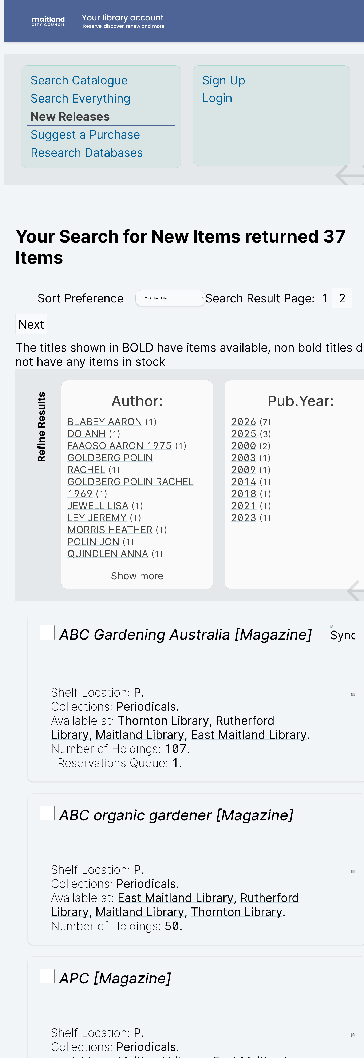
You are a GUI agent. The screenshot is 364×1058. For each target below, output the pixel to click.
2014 (243, 482)
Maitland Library (139, 735)
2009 (243, 470)
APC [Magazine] (115, 978)
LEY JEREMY (97, 518)
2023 (243, 518)
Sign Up (223, 80)
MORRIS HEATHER (110, 530)
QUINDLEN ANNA (107, 554)
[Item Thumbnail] (342, 635)
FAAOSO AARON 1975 (119, 446)
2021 (244, 506)
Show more (137, 576)
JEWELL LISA (97, 506)
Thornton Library (163, 720)
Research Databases (87, 152)
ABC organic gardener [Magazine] (176, 815)
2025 (244, 434)
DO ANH (86, 434)
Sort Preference (80, 298)
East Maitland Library (249, 735)
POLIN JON (93, 542)
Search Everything (81, 98)
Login (217, 98)
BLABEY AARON (104, 422)
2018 (244, 494)
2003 (243, 458)
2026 (243, 422)
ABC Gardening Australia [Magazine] (185, 634)
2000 (243, 446)
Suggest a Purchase (85, 134)
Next (31, 324)
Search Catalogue (79, 80)
